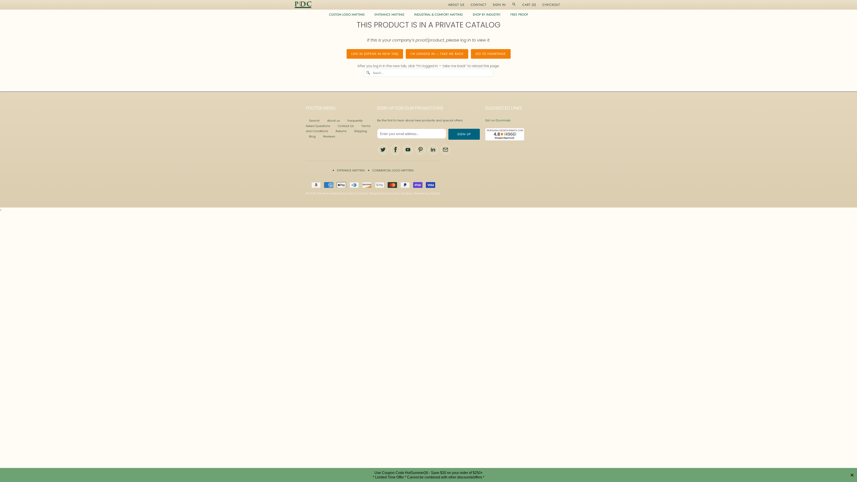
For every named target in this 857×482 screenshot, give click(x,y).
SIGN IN (499, 4)
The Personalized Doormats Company (342, 193)
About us (333, 120)
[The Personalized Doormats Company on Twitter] (383, 149)
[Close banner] (852, 475)
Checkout (551, 4)
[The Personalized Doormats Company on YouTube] (408, 149)
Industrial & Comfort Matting (438, 14)
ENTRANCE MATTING (389, 14)
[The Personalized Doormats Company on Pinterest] (420, 149)
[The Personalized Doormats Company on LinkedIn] (433, 149)
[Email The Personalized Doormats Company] (445, 149)
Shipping (360, 131)
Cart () (529, 4)
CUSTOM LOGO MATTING (347, 14)
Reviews (329, 136)
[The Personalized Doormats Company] (303, 4)
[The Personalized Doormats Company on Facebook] (395, 149)
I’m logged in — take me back (437, 54)
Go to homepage (491, 54)
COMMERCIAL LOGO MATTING (393, 170)
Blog (312, 136)
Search (314, 120)
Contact (479, 4)
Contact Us (346, 126)
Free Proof (519, 14)
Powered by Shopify (427, 193)
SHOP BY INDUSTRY (487, 14)
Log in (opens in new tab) (374, 54)
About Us (456, 4)
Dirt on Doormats (497, 120)
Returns (341, 131)
